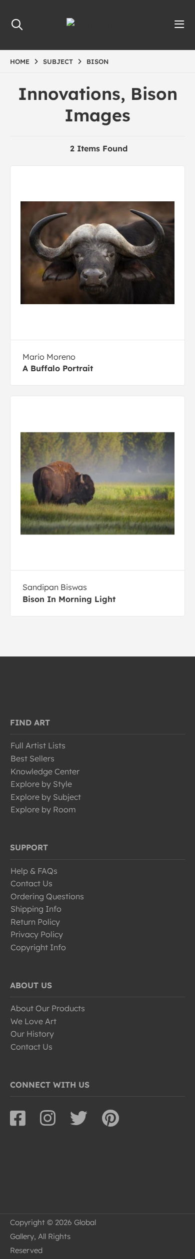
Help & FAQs (34, 871)
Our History (32, 1034)
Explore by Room (43, 809)
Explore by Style (41, 784)
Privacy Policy (36, 934)
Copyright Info (38, 947)
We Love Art (33, 1021)
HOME (20, 61)
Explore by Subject (45, 797)
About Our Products (47, 1008)
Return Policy (35, 922)
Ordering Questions (47, 896)
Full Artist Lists (38, 745)
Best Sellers (32, 758)
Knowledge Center (45, 771)
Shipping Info (36, 909)
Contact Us (31, 883)
